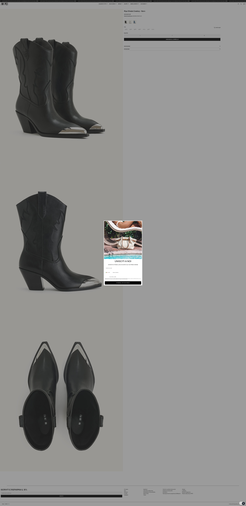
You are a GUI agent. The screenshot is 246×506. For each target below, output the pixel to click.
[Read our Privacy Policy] (140, 279)
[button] (243, 503)
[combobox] (108, 272)
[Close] (140, 222)
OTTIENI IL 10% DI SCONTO (123, 282)
